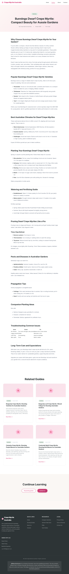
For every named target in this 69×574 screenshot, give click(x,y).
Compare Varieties (46, 520)
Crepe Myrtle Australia (11, 2)
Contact (65, 2)
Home (47, 2)
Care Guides (45, 527)
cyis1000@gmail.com (7, 548)
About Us (29, 525)
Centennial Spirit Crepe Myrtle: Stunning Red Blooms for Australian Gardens (50, 447)
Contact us (42, 490)
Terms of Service (61, 522)
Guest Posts (5, 541)
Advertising (4, 543)
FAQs (43, 525)
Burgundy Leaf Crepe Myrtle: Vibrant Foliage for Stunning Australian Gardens (50, 405)
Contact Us (59, 525)
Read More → (9, 416)
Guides (53, 2)
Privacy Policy (60, 520)
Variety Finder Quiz (46, 522)
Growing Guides (31, 522)
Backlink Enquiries (6, 546)
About (59, 2)
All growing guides (28, 490)
